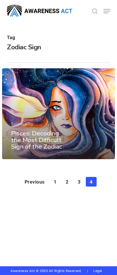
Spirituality (22, 124)
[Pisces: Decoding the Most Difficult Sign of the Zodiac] (58, 113)
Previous (35, 182)
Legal (97, 271)
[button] (107, 11)
